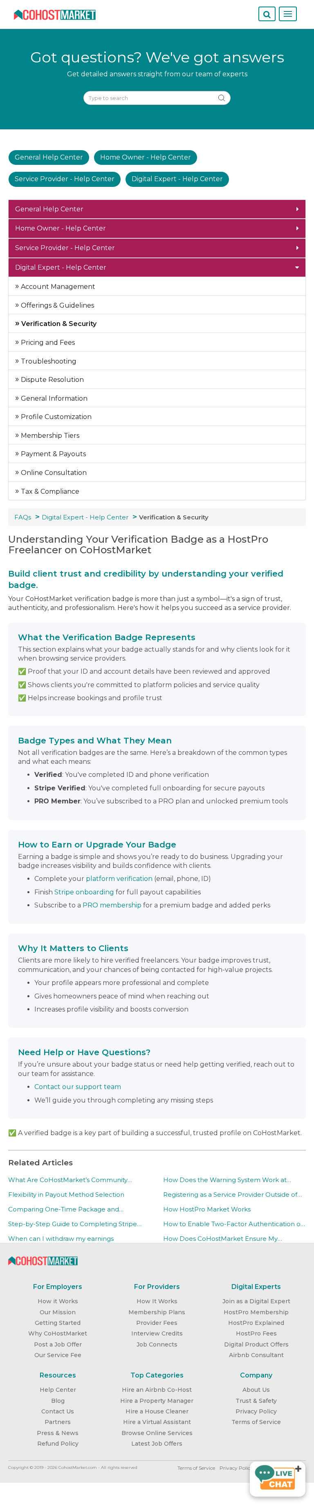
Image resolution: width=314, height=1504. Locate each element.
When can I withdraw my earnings (61, 1238)
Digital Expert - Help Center (85, 517)
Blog (58, 1400)
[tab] (157, 209)
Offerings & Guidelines (56, 305)
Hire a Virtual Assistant (157, 1422)
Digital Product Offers (256, 1344)
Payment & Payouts (52, 454)
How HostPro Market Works (207, 1209)
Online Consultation (53, 473)
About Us (256, 1389)
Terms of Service (256, 1422)
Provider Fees (156, 1323)
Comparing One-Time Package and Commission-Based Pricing (63, 1209)
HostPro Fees (256, 1333)
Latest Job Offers (156, 1443)
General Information (53, 398)
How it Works (58, 1301)
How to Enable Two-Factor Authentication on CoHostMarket (234, 1224)
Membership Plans (156, 1312)
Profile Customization (55, 417)
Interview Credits (157, 1333)
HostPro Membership (256, 1312)
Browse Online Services (157, 1433)
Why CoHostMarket (57, 1333)
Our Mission (58, 1312)
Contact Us (57, 1411)
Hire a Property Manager (156, 1400)
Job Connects (157, 1344)
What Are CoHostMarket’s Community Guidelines (68, 1180)
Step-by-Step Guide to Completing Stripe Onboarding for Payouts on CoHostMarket (74, 1224)
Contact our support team (77, 1087)
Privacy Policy (256, 1411)
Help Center (58, 1389)
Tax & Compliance (49, 491)
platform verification (119, 879)
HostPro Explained (256, 1323)
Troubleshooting (47, 361)
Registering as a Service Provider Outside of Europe (230, 1195)
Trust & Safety (256, 1400)
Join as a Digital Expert (256, 1301)
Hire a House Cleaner (157, 1411)
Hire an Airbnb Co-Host (157, 1389)
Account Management (57, 287)
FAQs (22, 517)
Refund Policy (57, 1443)
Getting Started (58, 1323)
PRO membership (112, 905)
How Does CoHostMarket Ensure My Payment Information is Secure (220, 1239)
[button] (157, 209)
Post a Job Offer (58, 1344)
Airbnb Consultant (256, 1355)
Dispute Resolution (51, 380)
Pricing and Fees (47, 342)
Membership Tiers (49, 435)
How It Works (157, 1301)
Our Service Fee (57, 1355)
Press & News (57, 1433)
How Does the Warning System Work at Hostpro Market (225, 1180)
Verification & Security (58, 324)
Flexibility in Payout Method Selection (66, 1194)
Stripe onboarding (84, 892)
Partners (58, 1422)
